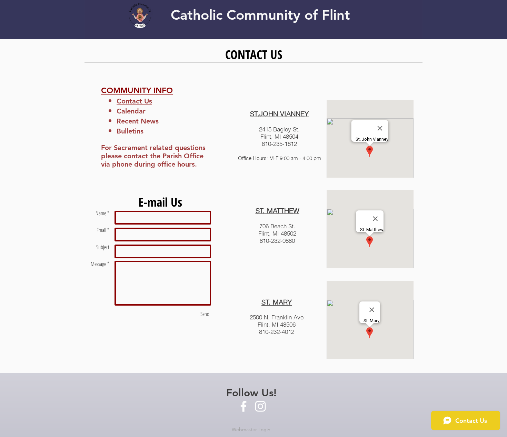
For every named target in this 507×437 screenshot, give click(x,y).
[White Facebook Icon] (243, 406)
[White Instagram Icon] (260, 406)
